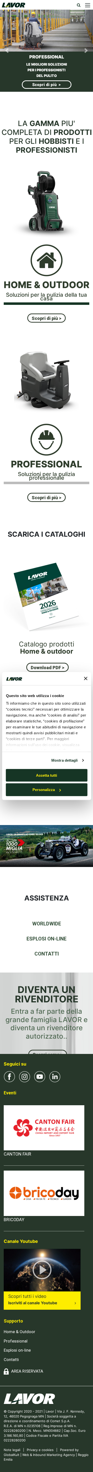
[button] (7, 51)
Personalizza (43, 790)
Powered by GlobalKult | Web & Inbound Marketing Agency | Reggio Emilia (46, 1454)
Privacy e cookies (40, 1450)
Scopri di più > (47, 79)
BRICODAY (14, 1219)
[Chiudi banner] (85, 678)
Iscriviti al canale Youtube (32, 1302)
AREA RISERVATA (27, 1371)
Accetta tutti (46, 775)
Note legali (12, 1450)
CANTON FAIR (17, 1154)
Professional (16, 1341)
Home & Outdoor (19, 1331)
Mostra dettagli (64, 760)
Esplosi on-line (17, 1350)
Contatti (11, 1359)
